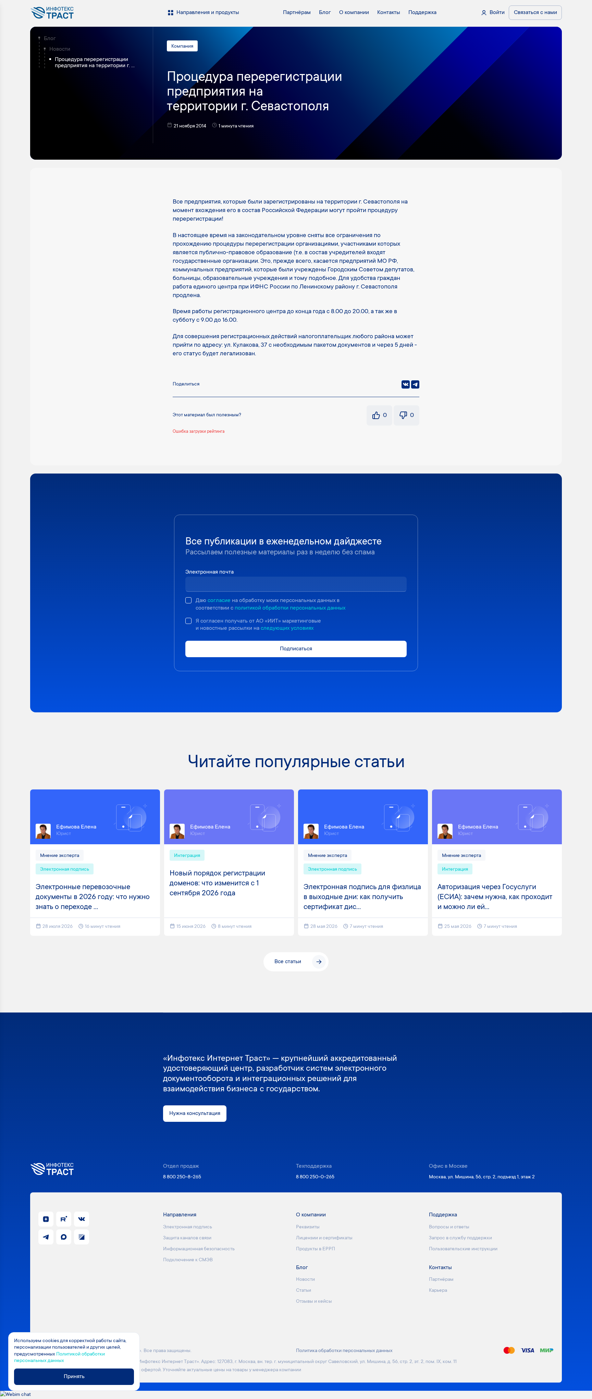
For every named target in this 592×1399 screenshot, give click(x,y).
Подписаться (296, 649)
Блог (50, 39)
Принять (74, 1377)
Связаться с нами (535, 13)
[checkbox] (188, 600)
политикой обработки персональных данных (290, 608)
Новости (59, 49)
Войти (497, 13)
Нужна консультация (194, 1113)
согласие (219, 601)
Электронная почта (209, 572)
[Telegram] (415, 384)
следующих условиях (287, 628)
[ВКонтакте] (406, 384)
